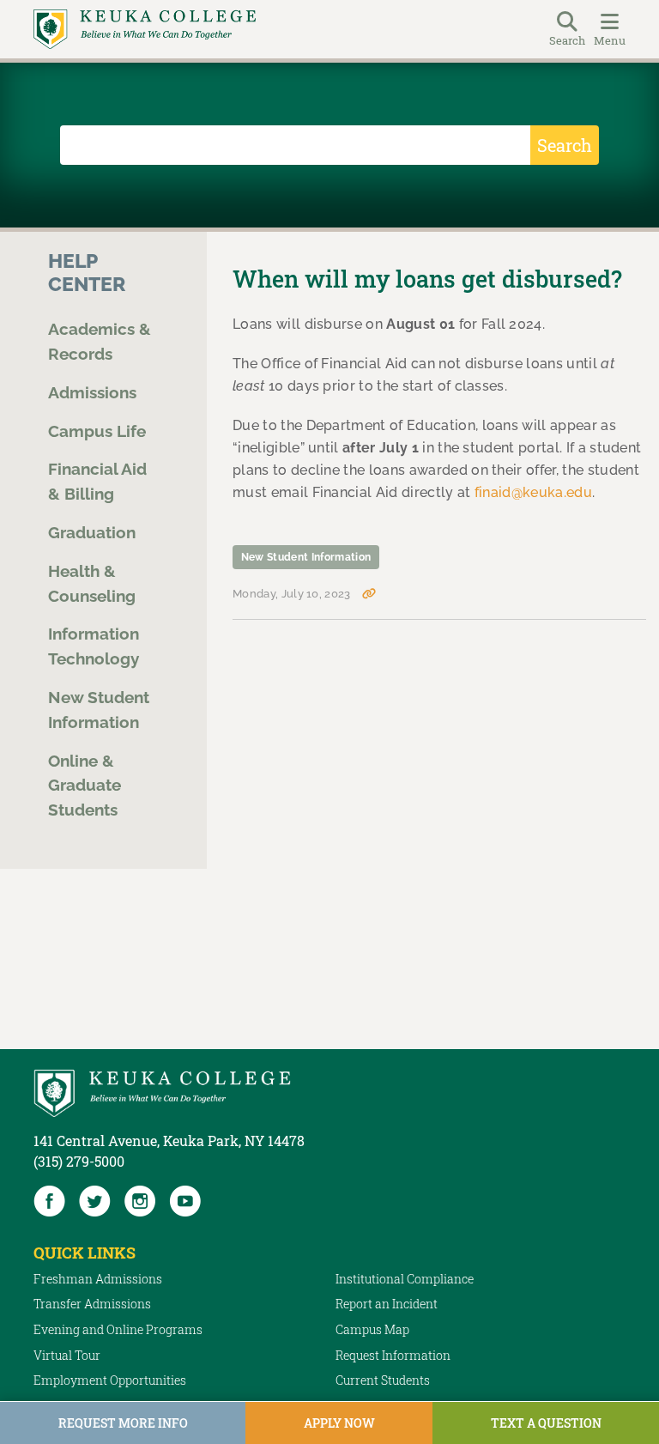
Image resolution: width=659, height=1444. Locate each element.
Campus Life (97, 431)
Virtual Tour (66, 1355)
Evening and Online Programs (118, 1329)
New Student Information (98, 709)
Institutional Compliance (405, 1279)
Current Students (383, 1380)
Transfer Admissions (92, 1303)
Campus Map (372, 1329)
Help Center (86, 272)
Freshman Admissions (97, 1279)
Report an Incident (387, 1303)
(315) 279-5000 (78, 1161)
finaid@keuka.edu (533, 492)
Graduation (92, 532)
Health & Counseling (92, 583)
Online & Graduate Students (84, 785)
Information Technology (93, 646)
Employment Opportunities (109, 1380)
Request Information (393, 1355)
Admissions (92, 392)
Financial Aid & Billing (97, 481)
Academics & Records (99, 341)
